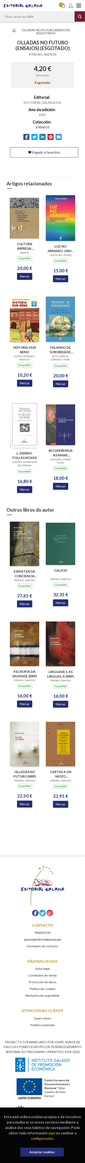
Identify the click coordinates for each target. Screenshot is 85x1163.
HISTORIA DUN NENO (24, 349)
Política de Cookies (43, 989)
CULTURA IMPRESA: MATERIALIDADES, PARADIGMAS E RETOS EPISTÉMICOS (24, 246)
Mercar (24, 276)
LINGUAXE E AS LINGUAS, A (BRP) (60, 674)
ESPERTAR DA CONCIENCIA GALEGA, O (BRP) (24, 573)
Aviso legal (42, 968)
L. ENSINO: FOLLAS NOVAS (24, 455)
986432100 (42, 932)
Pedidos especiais (42, 1025)
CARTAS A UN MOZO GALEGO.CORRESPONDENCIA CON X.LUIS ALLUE (60, 774)
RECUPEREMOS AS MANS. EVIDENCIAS (60, 453)
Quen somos (42, 1018)
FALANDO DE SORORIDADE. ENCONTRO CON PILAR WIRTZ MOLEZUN (60, 349)
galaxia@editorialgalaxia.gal (42, 939)
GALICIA (60, 570)
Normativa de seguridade (43, 995)
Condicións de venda (42, 975)
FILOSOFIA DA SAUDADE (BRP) (24, 674)
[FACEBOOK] (35, 913)
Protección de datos (42, 982)
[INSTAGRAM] (49, 913)
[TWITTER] (42, 913)
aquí (51, 1133)
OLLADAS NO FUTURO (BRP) (24, 774)
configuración (42, 1138)
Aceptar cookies (41, 1152)
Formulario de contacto (42, 946)
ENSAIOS (42, 127)
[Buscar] (80, 16)
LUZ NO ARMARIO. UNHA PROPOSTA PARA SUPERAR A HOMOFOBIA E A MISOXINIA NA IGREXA (60, 248)
